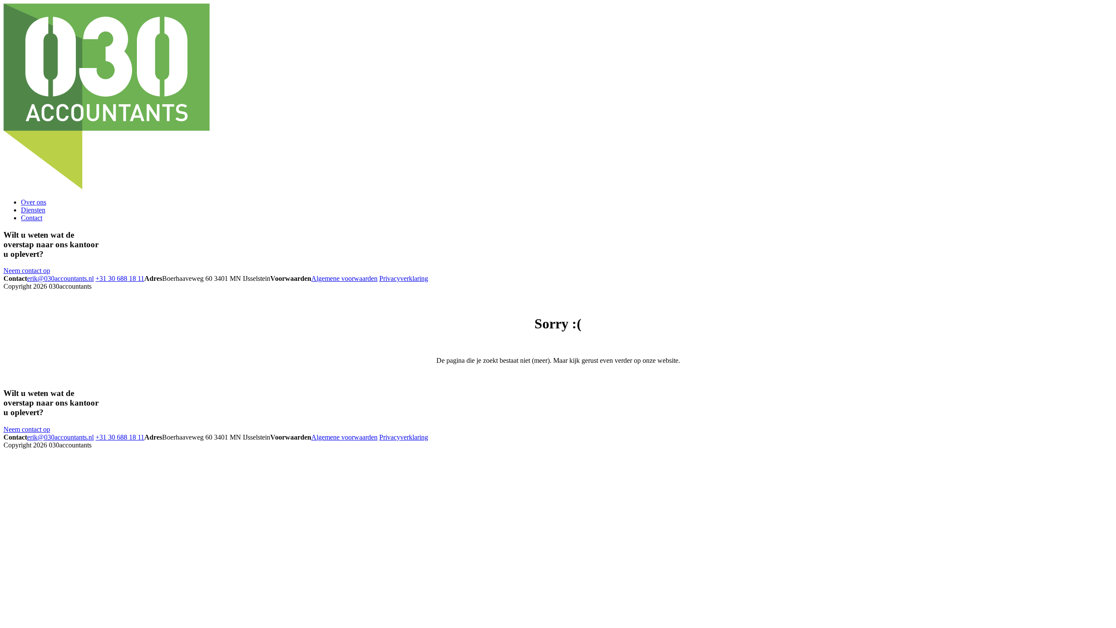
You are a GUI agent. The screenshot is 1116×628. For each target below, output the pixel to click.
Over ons (33, 202)
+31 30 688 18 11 (119, 278)
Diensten (33, 210)
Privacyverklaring (403, 278)
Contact (31, 218)
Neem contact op (26, 270)
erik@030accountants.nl (60, 278)
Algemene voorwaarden (344, 278)
